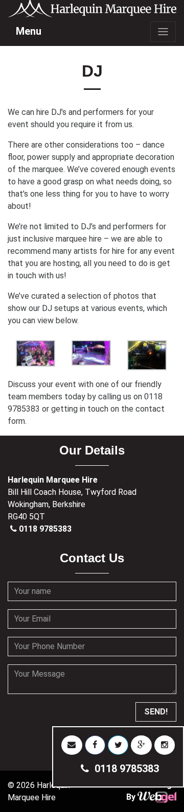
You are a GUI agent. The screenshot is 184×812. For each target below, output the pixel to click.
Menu (28, 31)
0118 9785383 (45, 529)
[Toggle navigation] (163, 31)
